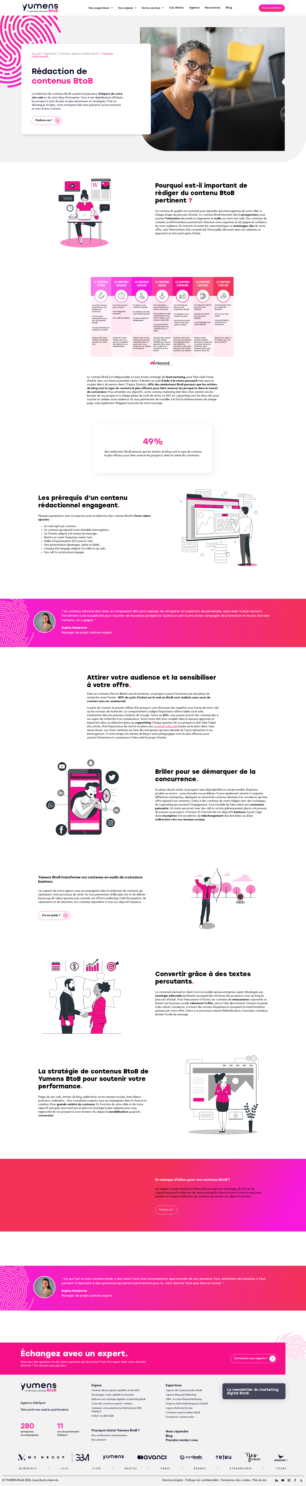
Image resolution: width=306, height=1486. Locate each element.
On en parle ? (51, 915)
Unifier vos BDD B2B (103, 1416)
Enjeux (97, 1385)
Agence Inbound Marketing (181, 1395)
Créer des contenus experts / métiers (112, 1403)
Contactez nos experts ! (250, 1358)
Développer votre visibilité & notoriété (113, 1395)
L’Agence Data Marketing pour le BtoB (187, 1403)
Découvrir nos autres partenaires (45, 1409)
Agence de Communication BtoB (184, 1390)
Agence (194, 7)
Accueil (36, 53)
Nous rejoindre (177, 1431)
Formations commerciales (180, 1417)
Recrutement (99, 1440)
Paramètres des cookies (235, 1480)
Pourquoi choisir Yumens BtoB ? (116, 1430)
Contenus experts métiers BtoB (78, 53)
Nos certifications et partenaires (109, 1435)
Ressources (212, 7)
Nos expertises (99, 8)
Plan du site (259, 1480)
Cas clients (176, 7)
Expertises (49, 53)
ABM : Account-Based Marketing (184, 1399)
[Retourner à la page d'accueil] (40, 7)
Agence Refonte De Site (179, 1408)
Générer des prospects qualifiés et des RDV (116, 1390)
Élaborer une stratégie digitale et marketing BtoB (118, 1399)
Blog (229, 7)
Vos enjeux (125, 8)
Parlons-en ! (43, 120)
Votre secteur (151, 8)
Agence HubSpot (33, 1403)
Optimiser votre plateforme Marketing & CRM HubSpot (117, 1410)
